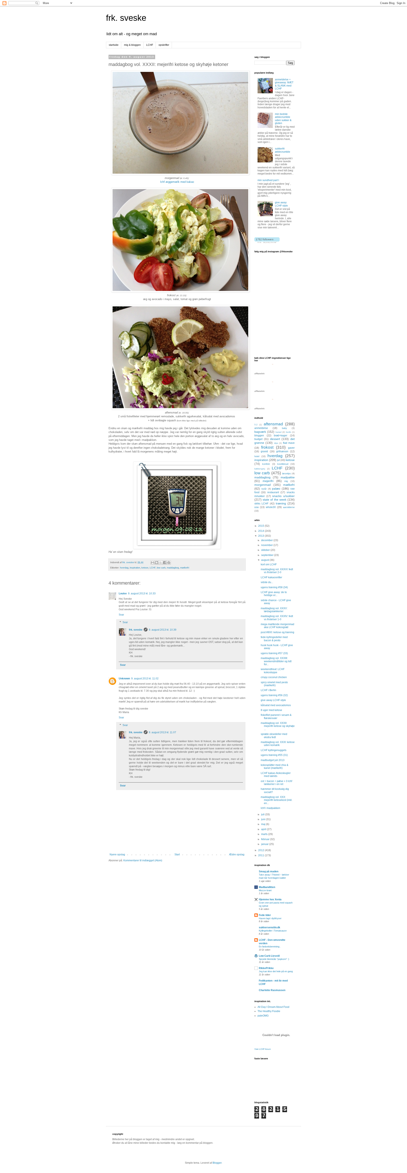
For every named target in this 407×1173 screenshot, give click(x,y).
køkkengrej (259, 469)
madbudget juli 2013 (272, 760)
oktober (265, 550)
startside (113, 44)
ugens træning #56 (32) (274, 695)
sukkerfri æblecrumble (282, 150)
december (267, 540)
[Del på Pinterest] (169, 562)
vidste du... (267, 582)
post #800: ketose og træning (277, 632)
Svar (121, 614)
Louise (123, 593)
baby (284, 428)
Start (177, 854)
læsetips (286, 473)
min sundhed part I (268, 180)
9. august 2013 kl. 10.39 (162, 629)
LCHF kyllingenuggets (273, 750)
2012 (261, 850)
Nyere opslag (117, 854)
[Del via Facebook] (165, 562)
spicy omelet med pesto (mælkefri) (274, 684)
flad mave (289, 442)
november (267, 545)
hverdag (124, 567)
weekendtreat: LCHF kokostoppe (272, 671)
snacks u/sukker (283, 496)
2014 (261, 530)
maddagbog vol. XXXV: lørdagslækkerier (274, 610)
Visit (262, 1049)
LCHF (149, 44)
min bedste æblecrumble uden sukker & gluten (283, 119)
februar (265, 839)
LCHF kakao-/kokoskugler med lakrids (276, 775)
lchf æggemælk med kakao (177, 181)
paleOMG (263, 1015)
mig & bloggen (132, 44)
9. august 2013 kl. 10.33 (142, 593)
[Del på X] (161, 562)
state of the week (274, 499)
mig (286, 481)
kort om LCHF (269, 564)
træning (281, 503)
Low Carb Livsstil (269, 955)
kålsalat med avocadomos (276, 705)
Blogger (217, 1162)
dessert (275, 439)
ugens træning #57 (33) (274, 653)
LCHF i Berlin (268, 690)
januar (265, 844)
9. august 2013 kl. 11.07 (162, 732)
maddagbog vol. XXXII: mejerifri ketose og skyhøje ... (278, 726)
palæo (276, 488)
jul (278, 460)
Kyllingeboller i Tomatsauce (273, 930)
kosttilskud (282, 464)
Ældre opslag (236, 854)
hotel (256, 456)
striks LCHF (261, 503)
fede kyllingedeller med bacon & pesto (274, 639)
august (265, 560)
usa (256, 507)
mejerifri (268, 481)
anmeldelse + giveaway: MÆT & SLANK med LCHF (284, 84)
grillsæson (282, 451)
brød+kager (280, 435)
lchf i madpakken (270, 808)
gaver (291, 447)
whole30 (271, 507)
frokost (267, 447)
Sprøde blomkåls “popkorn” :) (274, 959)
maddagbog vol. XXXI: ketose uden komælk (278, 744)
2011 (261, 855)
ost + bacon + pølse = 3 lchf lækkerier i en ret (276, 783)
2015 (261, 525)
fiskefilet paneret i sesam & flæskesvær (276, 716)
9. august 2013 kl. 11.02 (145, 678)
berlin (288, 432)
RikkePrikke (266, 968)
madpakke (288, 477)
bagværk (260, 431)
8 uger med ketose (271, 710)
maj (263, 824)
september (267, 555)
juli (263, 814)
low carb (161, 567)
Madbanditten (267, 887)
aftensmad (273, 424)
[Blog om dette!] (157, 562)
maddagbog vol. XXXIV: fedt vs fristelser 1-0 (277, 618)
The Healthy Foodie (269, 1011)
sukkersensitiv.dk (269, 927)
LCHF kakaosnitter (271, 577)
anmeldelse (261, 428)
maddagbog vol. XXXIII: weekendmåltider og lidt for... (276, 661)
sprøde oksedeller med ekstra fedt (274, 736)
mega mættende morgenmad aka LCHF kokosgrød (277, 626)
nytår (264, 488)
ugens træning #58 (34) (274, 587)
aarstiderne (289, 507)
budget (258, 439)
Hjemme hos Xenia (270, 899)
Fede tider (265, 915)
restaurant (273, 492)
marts (264, 834)
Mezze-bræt (265, 890)
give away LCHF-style (281, 204)
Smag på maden (268, 871)
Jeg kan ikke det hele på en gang (276, 971)
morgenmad (262, 484)
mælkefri (184, 567)
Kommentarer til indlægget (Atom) (142, 860)
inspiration (135, 567)
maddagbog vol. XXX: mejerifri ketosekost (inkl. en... (276, 800)
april (264, 829)
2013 (261, 535)
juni (263, 819)
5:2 (256, 424)
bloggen (259, 435)
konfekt (266, 464)
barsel (279, 432)
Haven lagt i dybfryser (270, 918)
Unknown (124, 678)
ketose (144, 567)
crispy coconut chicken (274, 677)
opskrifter (164, 44)
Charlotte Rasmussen (272, 990)
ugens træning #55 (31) (274, 755)
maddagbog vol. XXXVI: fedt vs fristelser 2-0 (277, 571)
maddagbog (173, 567)
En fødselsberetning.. (270, 946)
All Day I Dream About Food (273, 1006)
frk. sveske (126, 17)
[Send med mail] (153, 562)
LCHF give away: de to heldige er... (274, 594)
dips (276, 443)
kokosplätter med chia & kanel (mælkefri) (274, 766)
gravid (264, 451)
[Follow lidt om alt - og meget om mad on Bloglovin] (267, 242)
